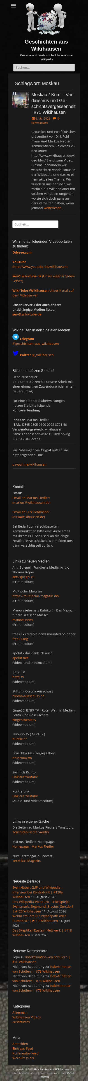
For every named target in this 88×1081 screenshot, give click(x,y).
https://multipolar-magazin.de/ (35, 596)
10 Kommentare (45, 121)
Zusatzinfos (21, 1022)
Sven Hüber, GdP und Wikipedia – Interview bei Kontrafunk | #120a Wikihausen (37, 892)
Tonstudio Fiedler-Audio (30, 832)
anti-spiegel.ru (23, 577)
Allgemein (20, 1012)
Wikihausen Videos (26, 1017)
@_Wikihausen (37, 355)
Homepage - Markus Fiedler (33, 846)
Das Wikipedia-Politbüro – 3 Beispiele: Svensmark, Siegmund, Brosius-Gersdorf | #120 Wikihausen (42, 906)
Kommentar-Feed (25, 1053)
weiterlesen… (54, 208)
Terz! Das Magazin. (26, 860)
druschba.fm (22, 758)
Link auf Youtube (25, 777)
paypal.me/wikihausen (29, 464)
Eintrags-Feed (22, 1048)
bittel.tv (18, 677)
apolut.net (20, 658)
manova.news (22, 620)
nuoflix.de (19, 739)
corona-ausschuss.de (28, 696)
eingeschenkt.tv (24, 720)
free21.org (20, 639)
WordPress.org (23, 1058)
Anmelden (20, 1044)
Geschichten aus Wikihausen (51, 1069)
